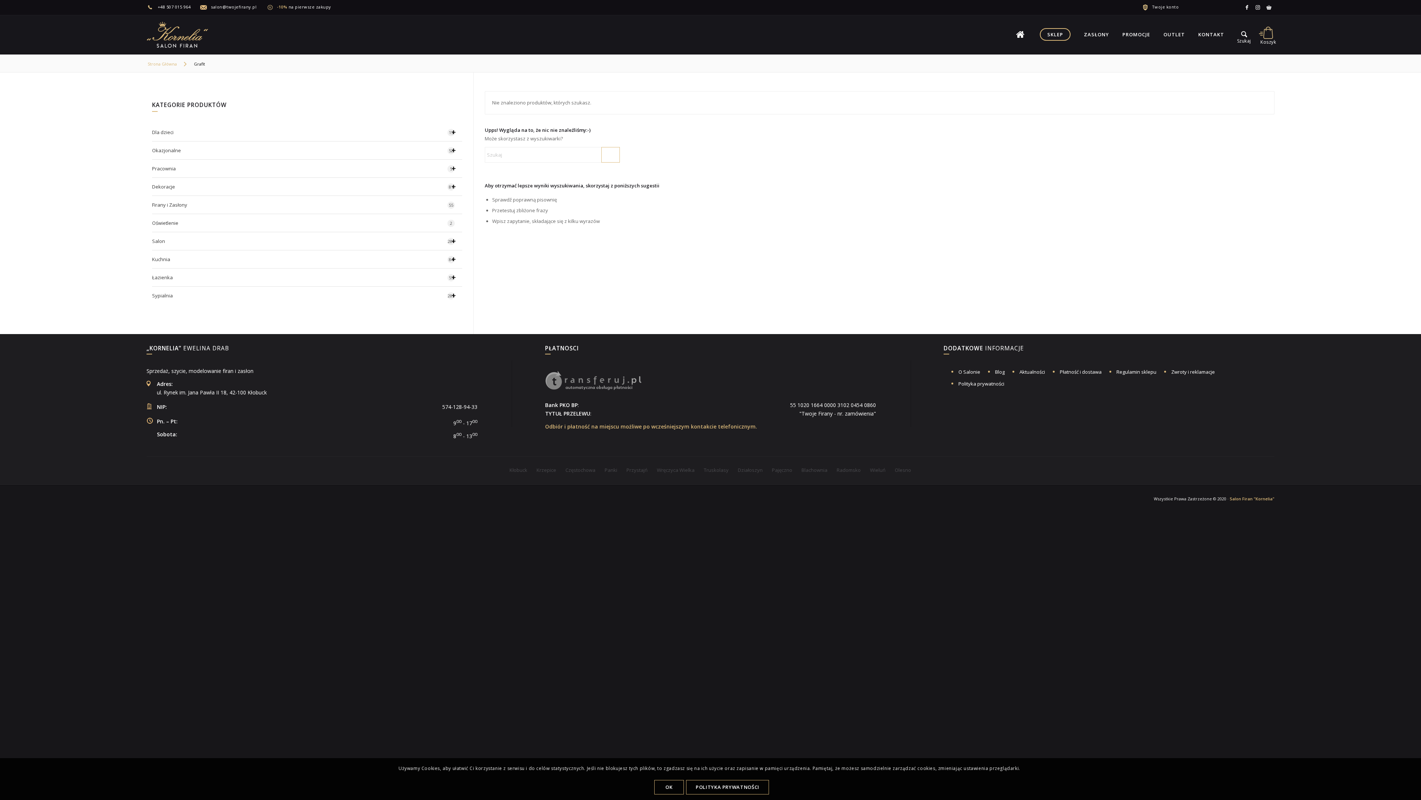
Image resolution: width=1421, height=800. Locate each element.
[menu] (1244, 34)
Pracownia (304, 168)
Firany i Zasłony (303, 204)
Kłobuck (518, 470)
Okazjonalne (304, 150)
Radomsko (849, 470)
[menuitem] (173, 7)
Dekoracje (304, 186)
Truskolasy (716, 470)
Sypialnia (304, 295)
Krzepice (546, 470)
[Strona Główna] (1020, 34)
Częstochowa (580, 470)
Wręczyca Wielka (676, 470)
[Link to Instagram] (1257, 7)
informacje (984, 349)
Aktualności (1032, 372)
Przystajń (637, 470)
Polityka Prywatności (727, 787)
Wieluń (878, 470)
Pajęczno (782, 470)
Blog (1000, 372)
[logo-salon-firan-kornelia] (178, 34)
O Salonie (969, 372)
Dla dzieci (304, 132)
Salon (304, 241)
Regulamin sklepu (1136, 372)
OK (668, 787)
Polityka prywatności (981, 383)
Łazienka (304, 277)
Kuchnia (304, 259)
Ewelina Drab (188, 349)
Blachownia (814, 470)
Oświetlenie (302, 223)
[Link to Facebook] (1246, 7)
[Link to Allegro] (1268, 7)
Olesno (903, 470)
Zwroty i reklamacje (1193, 372)
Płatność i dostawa (1081, 372)
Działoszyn (750, 470)
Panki (611, 470)
